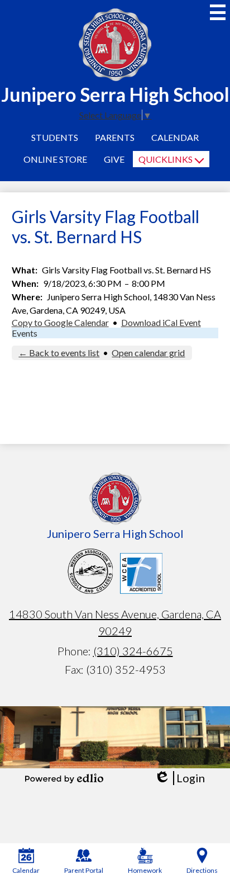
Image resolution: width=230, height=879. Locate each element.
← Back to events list (58, 352)
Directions (202, 870)
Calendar (175, 137)
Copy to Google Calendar (60, 322)
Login (179, 778)
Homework (145, 870)
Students (54, 137)
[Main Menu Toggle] (217, 12)
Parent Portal (83, 870)
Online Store (55, 159)
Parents (115, 137)
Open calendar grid (148, 352)
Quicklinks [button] (165, 159)
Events (24, 333)
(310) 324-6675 (133, 651)
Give (114, 159)
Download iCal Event (161, 322)
